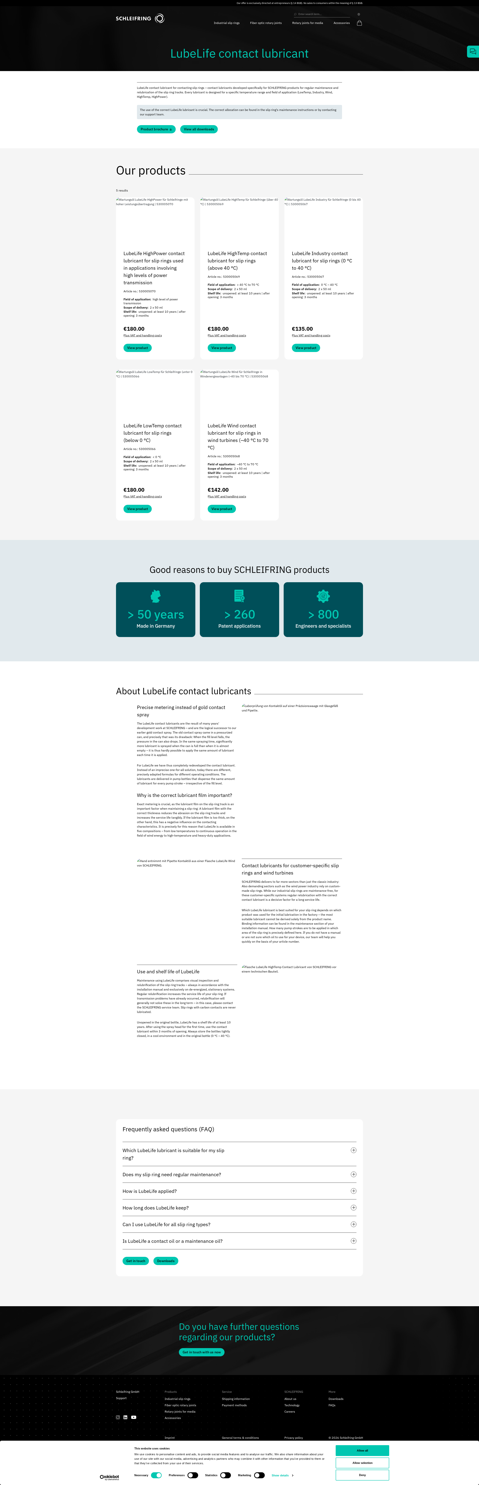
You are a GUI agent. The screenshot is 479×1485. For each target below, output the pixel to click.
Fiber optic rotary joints (180, 1405)
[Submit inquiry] (473, 52)
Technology (292, 1405)
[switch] (192, 1475)
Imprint (170, 1438)
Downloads (166, 1261)
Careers (289, 1411)
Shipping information (236, 1399)
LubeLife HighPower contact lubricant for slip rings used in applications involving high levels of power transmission (154, 268)
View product (137, 348)
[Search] (295, 14)
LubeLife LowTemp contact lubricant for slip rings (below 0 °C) (152, 432)
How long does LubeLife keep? (156, 1207)
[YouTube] (133, 1417)
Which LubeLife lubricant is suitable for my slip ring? (173, 1154)
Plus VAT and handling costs (142, 335)
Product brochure (154, 129)
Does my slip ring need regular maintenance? (172, 1174)
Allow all (362, 1450)
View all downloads (199, 129)
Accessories (173, 1418)
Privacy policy (293, 1438)
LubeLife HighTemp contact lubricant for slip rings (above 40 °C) (237, 260)
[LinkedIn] (125, 1417)
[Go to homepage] (140, 18)
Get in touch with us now (202, 1352)
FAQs (332, 1405)
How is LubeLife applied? (150, 1191)
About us (290, 1399)
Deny (362, 1475)
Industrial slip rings (177, 1399)
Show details (280, 1475)
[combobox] (323, 14)
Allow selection (363, 1462)
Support (121, 1398)
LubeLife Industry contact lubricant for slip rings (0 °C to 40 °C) (322, 260)
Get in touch (135, 1261)
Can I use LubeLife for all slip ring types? (166, 1224)
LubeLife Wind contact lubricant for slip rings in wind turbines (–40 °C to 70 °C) (238, 436)
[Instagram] (118, 1417)
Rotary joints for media (180, 1411)
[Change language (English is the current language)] (359, 14)
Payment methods (234, 1405)
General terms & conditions (240, 1438)
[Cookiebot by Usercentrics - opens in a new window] (109, 1478)
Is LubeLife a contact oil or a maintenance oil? (172, 1241)
